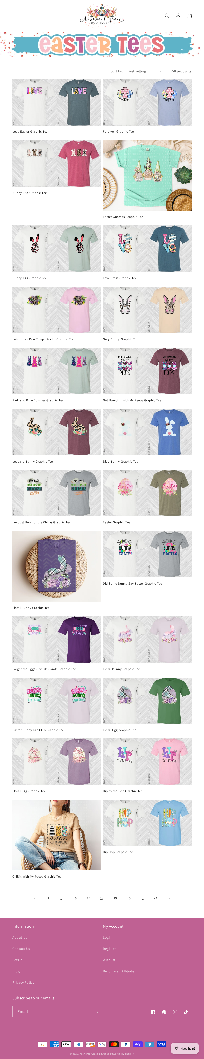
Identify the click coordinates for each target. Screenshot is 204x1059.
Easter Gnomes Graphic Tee (123, 217)
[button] (14, 15)
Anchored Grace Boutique (94, 1053)
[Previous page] (34, 898)
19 (115, 898)
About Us (19, 937)
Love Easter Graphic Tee (30, 132)
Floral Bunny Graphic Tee (30, 608)
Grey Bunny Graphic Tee (120, 339)
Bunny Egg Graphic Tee (29, 278)
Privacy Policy (23, 982)
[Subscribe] (96, 1011)
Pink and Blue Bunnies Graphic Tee (38, 400)
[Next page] (169, 898)
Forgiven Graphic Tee (118, 132)
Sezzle (17, 960)
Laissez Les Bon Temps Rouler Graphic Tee (43, 339)
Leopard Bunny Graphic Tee (32, 462)
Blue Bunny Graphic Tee (120, 462)
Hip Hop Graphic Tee (118, 852)
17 (88, 898)
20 (129, 898)
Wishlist (109, 960)
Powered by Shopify (122, 1053)
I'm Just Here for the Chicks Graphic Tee (41, 522)
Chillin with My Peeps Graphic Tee (36, 877)
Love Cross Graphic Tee (120, 278)
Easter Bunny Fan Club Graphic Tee (38, 730)
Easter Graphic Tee (116, 522)
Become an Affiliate (118, 971)
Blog (16, 971)
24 (155, 898)
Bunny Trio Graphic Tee (29, 193)
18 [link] (102, 898)
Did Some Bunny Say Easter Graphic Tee (132, 584)
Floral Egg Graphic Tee (119, 730)
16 (75, 898)
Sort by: (117, 71)
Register (109, 948)
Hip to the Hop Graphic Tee (123, 791)
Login (107, 937)
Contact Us (21, 948)
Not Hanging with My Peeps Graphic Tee (132, 400)
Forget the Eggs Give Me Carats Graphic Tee (44, 669)
